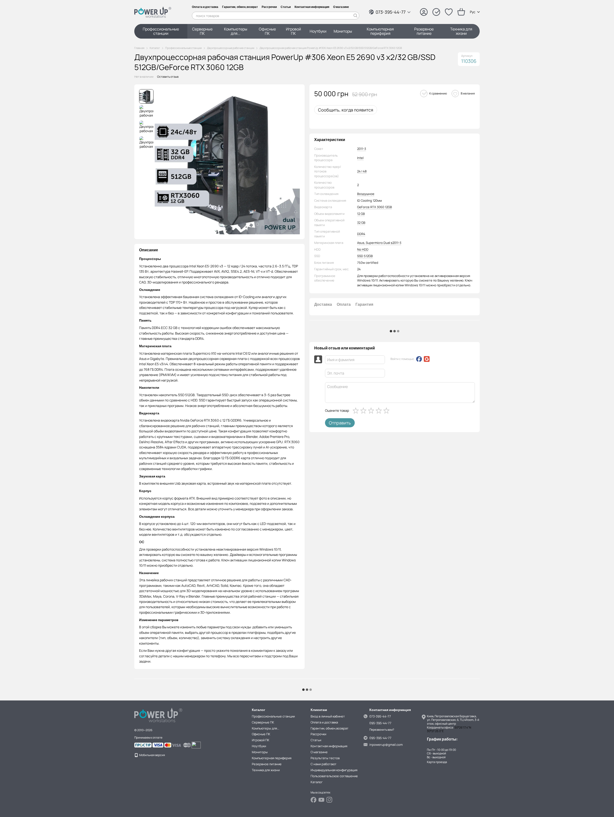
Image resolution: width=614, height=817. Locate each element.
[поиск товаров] (355, 15)
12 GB (361, 214)
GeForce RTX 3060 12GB (374, 207)
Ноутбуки (318, 31)
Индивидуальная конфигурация (334, 770)
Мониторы (343, 31)
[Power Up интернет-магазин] (158, 714)
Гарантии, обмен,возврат (240, 7)
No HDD (362, 249)
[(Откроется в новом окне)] (196, 745)
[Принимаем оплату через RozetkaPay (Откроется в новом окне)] (152, 745)
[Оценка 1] (356, 410)
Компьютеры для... (235, 31)
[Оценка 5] (387, 410)
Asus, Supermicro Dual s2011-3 (379, 243)
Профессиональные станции (161, 31)
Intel (360, 158)
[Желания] (449, 12)
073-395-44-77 (391, 12)
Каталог (317, 782)
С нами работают (324, 764)
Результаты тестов (325, 758)
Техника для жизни (461, 31)
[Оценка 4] (380, 410)
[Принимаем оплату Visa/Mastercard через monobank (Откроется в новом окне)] (181, 745)
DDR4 (361, 234)
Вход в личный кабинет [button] (328, 716)
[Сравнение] (436, 12)
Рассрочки (269, 7)
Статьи (286, 7)
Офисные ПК (267, 31)
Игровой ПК (293, 31)
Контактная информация (312, 7)
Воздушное (365, 194)
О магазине (341, 7)
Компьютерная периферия (380, 31)
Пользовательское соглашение (334, 776)
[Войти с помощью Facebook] (419, 359)
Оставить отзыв (167, 77)
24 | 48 (362, 171)
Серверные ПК (202, 31)
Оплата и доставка (205, 7)
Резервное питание (424, 31)
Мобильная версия (152, 755)
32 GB (361, 222)
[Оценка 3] (372, 410)
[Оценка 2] (364, 410)
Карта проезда (437, 762)
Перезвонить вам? (381, 730)
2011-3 (361, 149)
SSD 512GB (365, 256)
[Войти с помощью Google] (427, 359)
